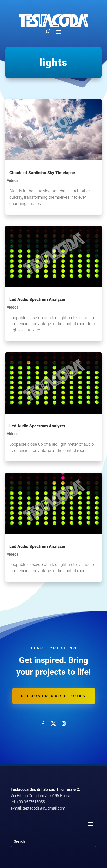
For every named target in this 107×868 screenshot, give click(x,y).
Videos (12, 180)
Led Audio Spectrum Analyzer (37, 299)
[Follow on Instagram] (64, 723)
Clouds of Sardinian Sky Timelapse (42, 172)
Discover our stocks (53, 696)
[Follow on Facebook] (43, 723)
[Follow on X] (53, 723)
